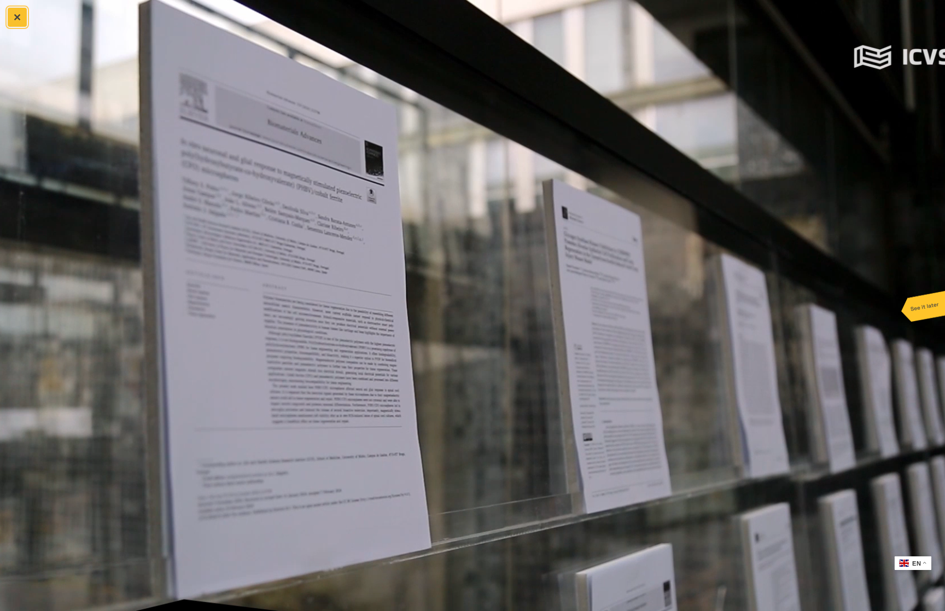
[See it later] (923, 305)
